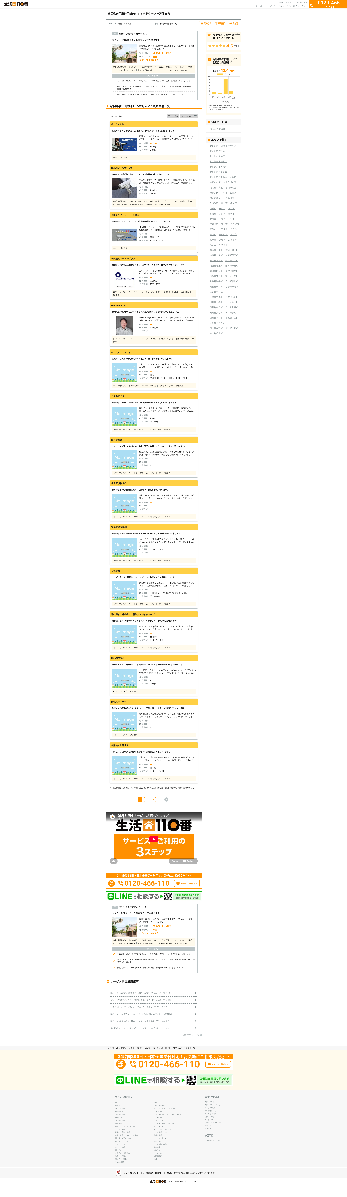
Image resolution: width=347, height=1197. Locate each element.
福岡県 (155, 1048)
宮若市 (233, 234)
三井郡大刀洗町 (217, 291)
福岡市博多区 (229, 182)
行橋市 (231, 213)
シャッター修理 (159, 1105)
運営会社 (208, 1129)
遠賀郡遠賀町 (216, 276)
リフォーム (158, 1153)
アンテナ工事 (158, 1120)
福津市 (213, 234)
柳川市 (222, 208)
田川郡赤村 (230, 312)
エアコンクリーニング (123, 1144)
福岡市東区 (215, 182)
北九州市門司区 (228, 146)
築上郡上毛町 (231, 328)
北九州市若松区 (217, 151)
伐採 (155, 1102)
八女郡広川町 (231, 297)
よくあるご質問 (302, 2)
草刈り (117, 1105)
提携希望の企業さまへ (213, 1140)
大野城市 (234, 224)
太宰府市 (223, 229)
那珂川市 (223, 244)
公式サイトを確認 (146, 60)
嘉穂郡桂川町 (231, 281)
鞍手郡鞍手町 (216, 281)
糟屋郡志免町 (216, 255)
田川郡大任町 (216, 312)
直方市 (224, 203)
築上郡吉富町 (216, 328)
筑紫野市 (214, 224)
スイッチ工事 (120, 1129)
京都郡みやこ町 (217, 323)
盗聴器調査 (158, 1156)
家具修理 (157, 1147)
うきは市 (223, 234)
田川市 (213, 208)
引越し (156, 1159)
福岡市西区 (215, 192)
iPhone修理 (119, 1162)
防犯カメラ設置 (217, 128)
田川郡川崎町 (231, 307)
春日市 (224, 224)
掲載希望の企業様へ (286, 2)
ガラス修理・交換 (160, 1132)
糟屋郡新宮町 (216, 260)
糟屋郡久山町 (231, 260)
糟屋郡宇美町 (216, 250)
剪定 (116, 1102)
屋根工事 (118, 1150)
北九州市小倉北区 (218, 161)
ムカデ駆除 (158, 1111)
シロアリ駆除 (120, 1108)
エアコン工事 (158, 1126)
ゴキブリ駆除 (120, 1114)
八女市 (231, 208)
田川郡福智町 (216, 317)
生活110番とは (260, 6)
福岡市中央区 (216, 187)
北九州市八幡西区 (218, 177)
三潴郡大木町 (216, 297)
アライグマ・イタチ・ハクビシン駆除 (167, 1114)
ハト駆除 (118, 1117)
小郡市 (231, 218)
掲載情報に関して (211, 1111)
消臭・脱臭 (158, 1141)
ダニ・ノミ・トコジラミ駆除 (164, 1108)
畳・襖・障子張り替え (123, 1138)
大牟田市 (229, 198)
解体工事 (157, 1150)
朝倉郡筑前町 (216, 286)
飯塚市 (233, 203)
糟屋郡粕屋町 (216, 265)
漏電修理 (118, 1123)
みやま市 (232, 239)
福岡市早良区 (216, 198)
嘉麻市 (213, 239)
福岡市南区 (230, 187)
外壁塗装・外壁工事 (122, 1153)
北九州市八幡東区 (218, 172)
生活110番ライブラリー (297, 6)
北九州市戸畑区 (217, 156)
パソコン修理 (120, 1147)
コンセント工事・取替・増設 (164, 1123)
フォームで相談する (188, 883)
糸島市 (213, 244)
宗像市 (213, 229)
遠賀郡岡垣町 (231, 270)
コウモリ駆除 (120, 1120)
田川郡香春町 (216, 302)
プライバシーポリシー (213, 1123)
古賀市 (233, 229)
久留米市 (214, 203)
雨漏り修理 (158, 1135)
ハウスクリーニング (122, 1141)
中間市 (222, 218)
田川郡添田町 (231, 302)
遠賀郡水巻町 (216, 270)
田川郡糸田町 (216, 307)
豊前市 (213, 218)
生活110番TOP (112, 1048)
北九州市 (214, 146)
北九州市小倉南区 (218, 166)
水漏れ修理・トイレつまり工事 (126, 1135)
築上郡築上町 (216, 333)
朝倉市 (222, 239)
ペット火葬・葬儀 (160, 1144)
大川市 (222, 213)
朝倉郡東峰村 (231, 286)
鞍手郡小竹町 (231, 276)
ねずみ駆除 (158, 1117)
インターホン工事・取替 (162, 1129)
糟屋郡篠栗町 (231, 250)
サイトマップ (209, 1120)
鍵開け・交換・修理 (122, 1132)
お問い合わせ (209, 1117)
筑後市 (213, 213)
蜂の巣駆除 (119, 1111)
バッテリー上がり (160, 1138)
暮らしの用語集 (210, 1108)
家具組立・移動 (121, 1159)
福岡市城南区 (229, 192)
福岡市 (233, 177)
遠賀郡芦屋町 (231, 265)
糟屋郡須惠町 (231, 255)
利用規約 (208, 1126)
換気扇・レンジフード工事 (125, 1126)
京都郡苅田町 (231, 317)
